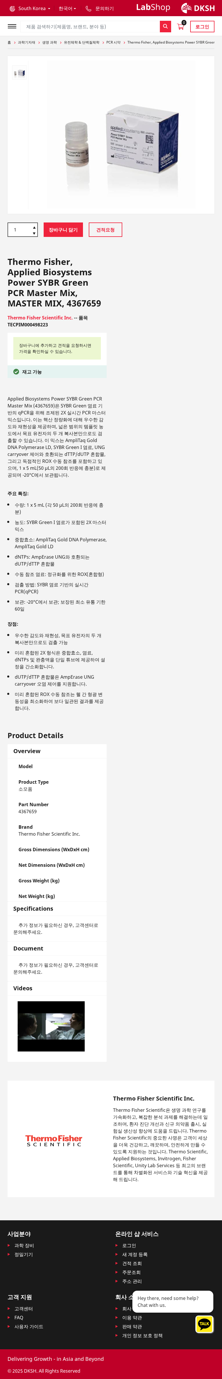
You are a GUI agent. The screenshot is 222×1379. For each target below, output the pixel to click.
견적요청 (105, 230)
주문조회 (131, 1272)
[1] (34, 234)
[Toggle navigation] (14, 25)
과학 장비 (24, 1245)
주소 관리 (132, 1281)
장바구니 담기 (63, 230)
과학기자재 (26, 42)
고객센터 (23, 1308)
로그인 (202, 26)
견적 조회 (132, 1263)
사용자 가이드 (28, 1326)
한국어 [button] (66, 8)
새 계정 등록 (135, 1254)
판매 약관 (132, 1326)
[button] (30, 8)
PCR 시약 (113, 42)
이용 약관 (132, 1317)
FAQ (18, 1317)
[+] (34, 227)
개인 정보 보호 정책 (142, 1335)
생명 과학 (49, 42)
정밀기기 (23, 1254)
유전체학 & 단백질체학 (81, 42)
